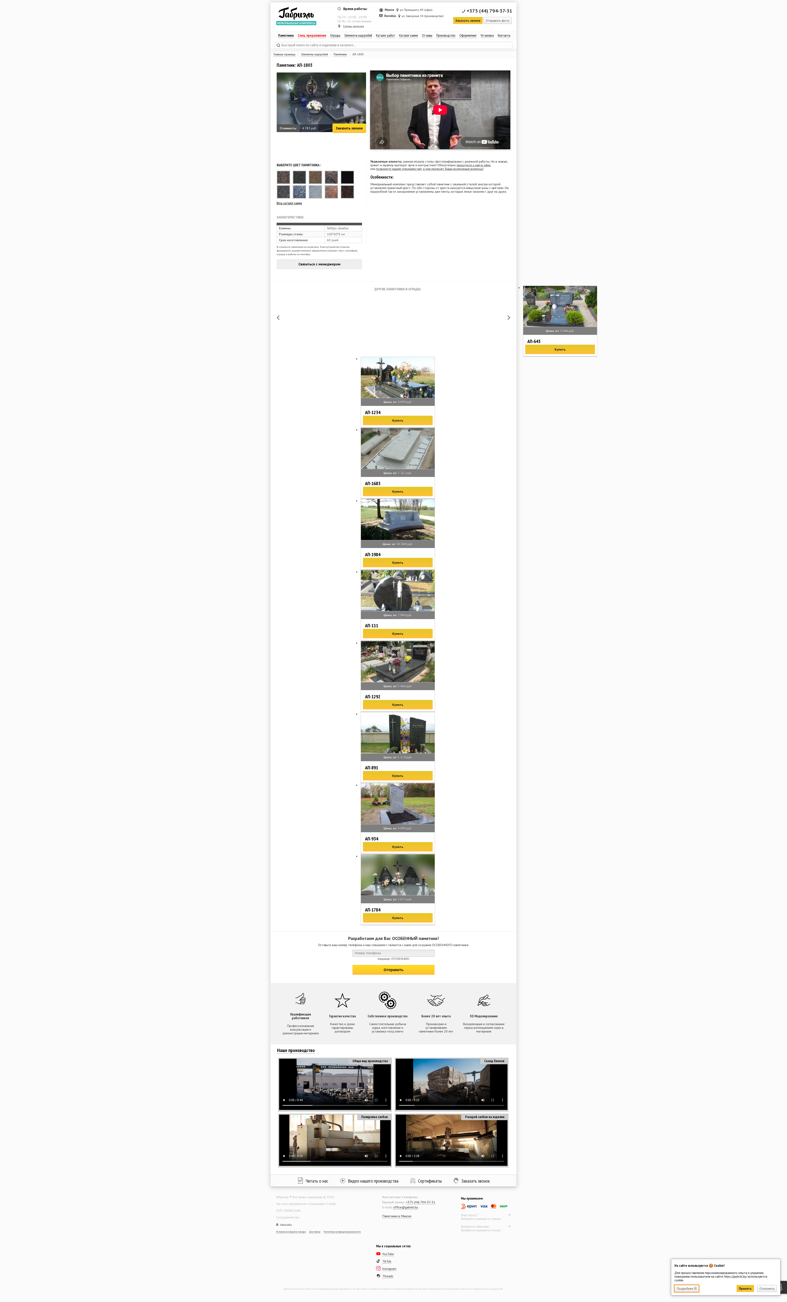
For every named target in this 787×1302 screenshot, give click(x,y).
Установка (487, 35)
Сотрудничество (287, 1217)
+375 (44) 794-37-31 (489, 11)
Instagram (389, 1269)
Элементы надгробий (314, 54)
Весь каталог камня (289, 203)
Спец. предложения (312, 35)
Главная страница (284, 54)
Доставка (314, 1231)
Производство (445, 35)
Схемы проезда (353, 26)
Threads (387, 1276)
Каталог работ (385, 35)
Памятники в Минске (396, 1216)
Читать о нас (317, 1181)
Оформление (468, 35)
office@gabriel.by (405, 1207)
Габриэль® (296, 13)
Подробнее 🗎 (687, 1288)
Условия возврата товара (291, 1231)
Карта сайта (286, 1224)
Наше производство (296, 1050)
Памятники (340, 54)
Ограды (335, 35)
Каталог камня (408, 35)
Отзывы (427, 35)
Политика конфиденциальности (342, 1231)
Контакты (504, 35)
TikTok (386, 1261)
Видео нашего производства (373, 1181)
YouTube (388, 1254)
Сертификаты (430, 1181)
